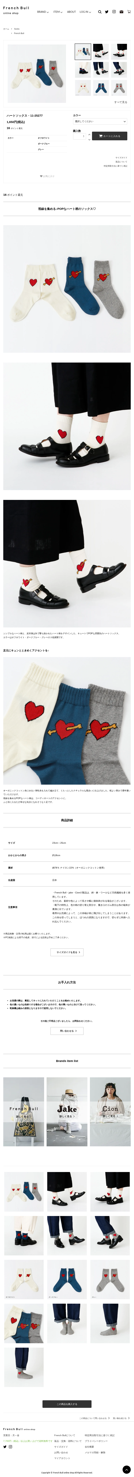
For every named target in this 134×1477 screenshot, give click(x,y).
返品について (121, 162)
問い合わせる (67, 1031)
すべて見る (120, 102)
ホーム (6, 29)
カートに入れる (111, 136)
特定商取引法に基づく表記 (115, 166)
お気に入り (48, 176)
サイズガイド (121, 157)
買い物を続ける (120, 1418)
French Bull (19, 33)
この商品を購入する (67, 1404)
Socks (16, 29)
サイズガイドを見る (67, 952)
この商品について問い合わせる (93, 1418)
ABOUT (71, 12)
